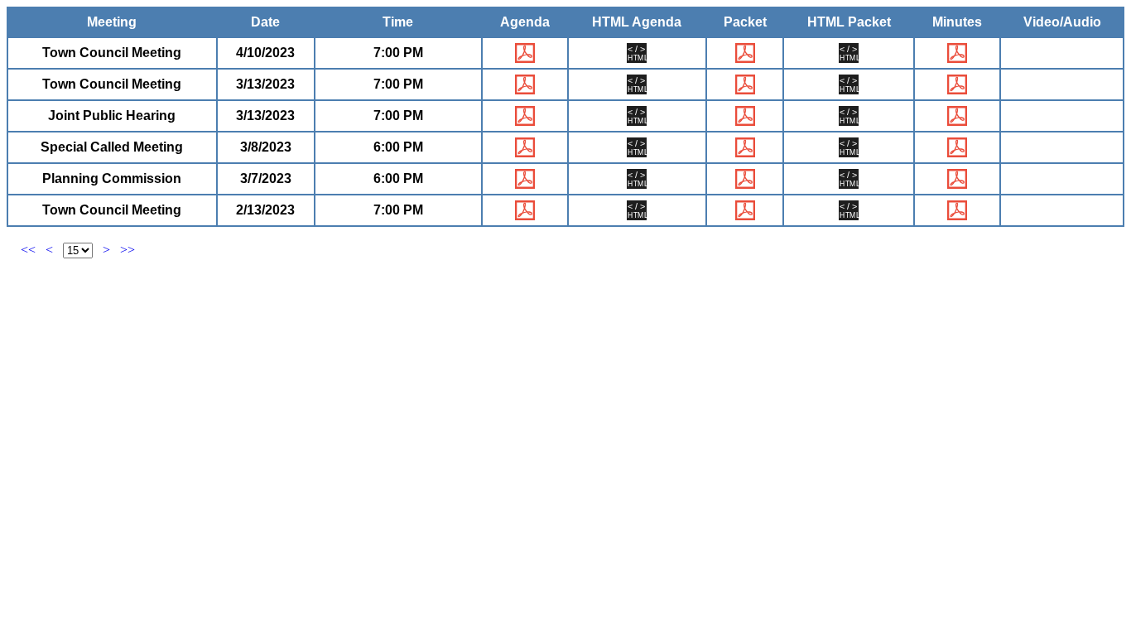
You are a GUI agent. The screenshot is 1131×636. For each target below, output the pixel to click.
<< (28, 250)
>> (127, 250)
